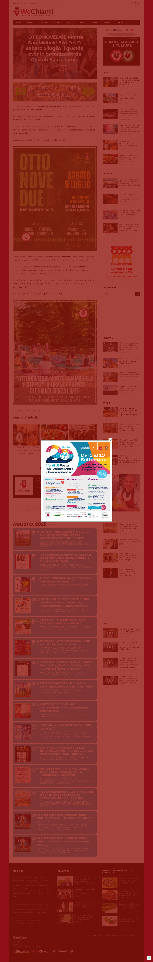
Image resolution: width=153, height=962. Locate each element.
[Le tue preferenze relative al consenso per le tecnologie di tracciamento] (149, 958)
